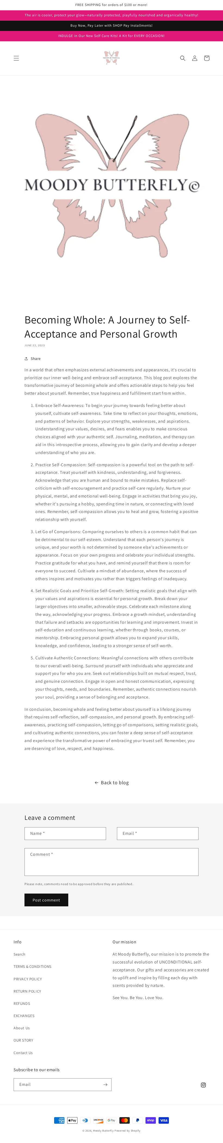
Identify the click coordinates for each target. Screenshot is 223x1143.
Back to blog (115, 782)
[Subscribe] (105, 1084)
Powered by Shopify (127, 1130)
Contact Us (23, 1052)
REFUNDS (22, 1003)
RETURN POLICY (27, 991)
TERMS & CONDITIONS (32, 966)
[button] (16, 58)
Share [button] (36, 358)
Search (20, 954)
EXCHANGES (24, 1015)
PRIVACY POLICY (28, 979)
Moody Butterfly (103, 1130)
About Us (22, 1027)
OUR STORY (23, 1040)
